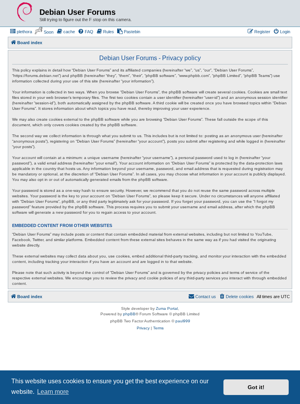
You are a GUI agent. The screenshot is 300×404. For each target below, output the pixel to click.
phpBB (129, 314)
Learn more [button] (53, 391)
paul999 (182, 321)
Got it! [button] (256, 387)
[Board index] (24, 12)
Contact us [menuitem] (205, 296)
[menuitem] (21, 31)
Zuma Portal (167, 308)
